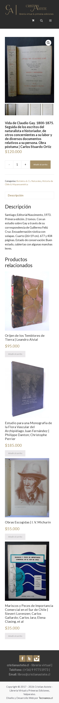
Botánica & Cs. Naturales (29, 181)
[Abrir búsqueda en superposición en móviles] (41, 20)
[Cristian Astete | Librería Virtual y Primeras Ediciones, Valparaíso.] (29, 9)
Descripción (15, 195)
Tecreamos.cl (46, 697)
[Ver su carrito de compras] (33, 20)
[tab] (29, 195)
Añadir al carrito (40, 164)
